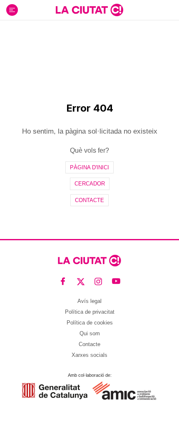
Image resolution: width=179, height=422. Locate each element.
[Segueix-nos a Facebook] (63, 281)
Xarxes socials (89, 355)
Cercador (90, 184)
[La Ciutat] (89, 10)
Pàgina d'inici (89, 167)
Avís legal (89, 301)
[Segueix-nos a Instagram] (98, 281)
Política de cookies (90, 323)
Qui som (90, 333)
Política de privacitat (89, 312)
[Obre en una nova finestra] (54, 391)
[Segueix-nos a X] (81, 281)
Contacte (89, 200)
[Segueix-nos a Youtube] (116, 281)
